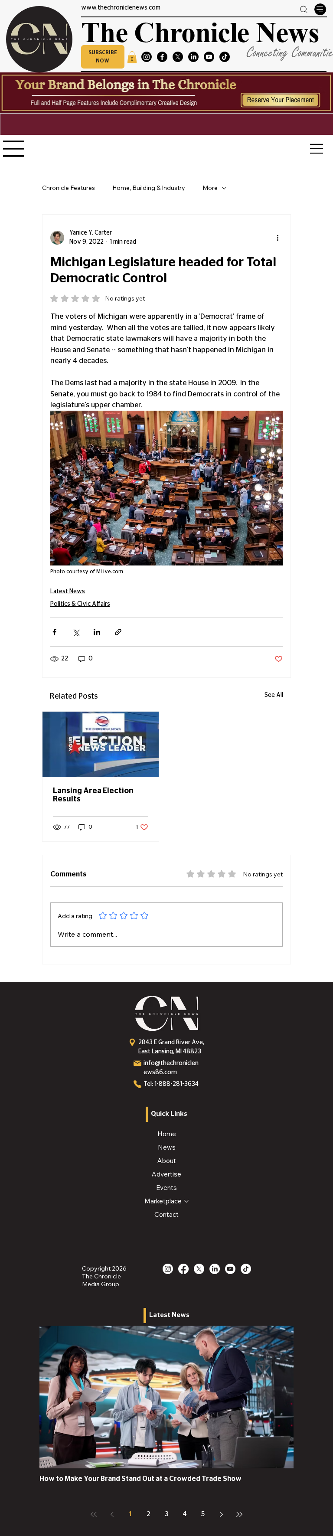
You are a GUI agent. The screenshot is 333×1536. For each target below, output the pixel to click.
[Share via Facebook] (54, 632)
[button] (102, 57)
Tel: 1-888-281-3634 (171, 1084)
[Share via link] (118, 632)
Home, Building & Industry (148, 188)
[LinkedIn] (193, 57)
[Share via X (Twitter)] (76, 632)
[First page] (93, 1514)
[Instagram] (146, 57)
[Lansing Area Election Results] (100, 744)
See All (273, 695)
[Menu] (320, 9)
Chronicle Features (68, 188)
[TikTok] (224, 57)
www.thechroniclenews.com (120, 8)
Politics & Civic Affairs (80, 604)
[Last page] (239, 1514)
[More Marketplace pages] (186, 1201)
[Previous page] (112, 1514)
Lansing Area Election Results (93, 795)
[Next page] (221, 1514)
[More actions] (277, 237)
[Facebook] (162, 57)
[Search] (304, 9)
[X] (178, 57)
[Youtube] (209, 57)
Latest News (67, 591)
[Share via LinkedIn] (97, 632)
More (210, 188)
